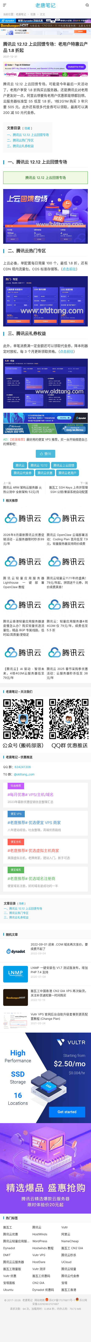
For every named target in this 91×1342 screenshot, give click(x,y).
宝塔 (64, 1283)
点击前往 (69, 269)
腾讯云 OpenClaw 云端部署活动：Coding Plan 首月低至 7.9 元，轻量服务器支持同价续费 (67, 539)
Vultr (64, 1227)
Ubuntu (8, 1289)
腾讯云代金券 (23, 473)
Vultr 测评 (39, 1269)
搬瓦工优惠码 (41, 1276)
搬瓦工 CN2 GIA (72, 1248)
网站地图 (39, 1300)
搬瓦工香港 (68, 1289)
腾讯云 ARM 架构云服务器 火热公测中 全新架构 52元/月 (22, 490)
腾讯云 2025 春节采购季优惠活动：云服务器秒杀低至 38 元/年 (67, 673)
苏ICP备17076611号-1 (61, 1300)
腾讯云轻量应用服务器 (16, 1241)
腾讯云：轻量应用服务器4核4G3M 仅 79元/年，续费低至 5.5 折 (67, 625)
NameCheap (70, 1241)
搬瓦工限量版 (12, 1269)
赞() (45, 453)
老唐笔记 (45, 5)
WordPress (39, 1241)
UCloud (66, 1262)
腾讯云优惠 (45, 473)
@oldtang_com (24, 774)
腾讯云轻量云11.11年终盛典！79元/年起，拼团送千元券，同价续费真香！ (67, 582)
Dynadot (9, 1248)
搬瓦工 (7, 1227)
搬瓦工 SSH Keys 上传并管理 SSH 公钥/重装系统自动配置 (68, 490)
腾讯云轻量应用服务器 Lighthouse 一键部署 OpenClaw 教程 (23, 582)
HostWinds (39, 1234)
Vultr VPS (38, 1255)
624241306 (23, 767)
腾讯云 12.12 (39, 465)
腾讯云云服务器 (13, 1262)
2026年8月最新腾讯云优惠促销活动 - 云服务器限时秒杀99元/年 (23, 539)
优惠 (33, 14)
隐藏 (27, 128)
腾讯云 (20, 465)
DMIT (7, 1255)
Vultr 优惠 (9, 1276)
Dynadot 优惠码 (43, 1289)
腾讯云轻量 (68, 1269)
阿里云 (65, 1234)
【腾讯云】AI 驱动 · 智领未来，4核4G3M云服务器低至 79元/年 (23, 673)
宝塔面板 (9, 1283)
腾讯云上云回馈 (64, 465)
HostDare (38, 1262)
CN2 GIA (38, 1283)
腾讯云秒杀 (68, 1255)
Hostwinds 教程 (43, 1248)
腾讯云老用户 (67, 473)
